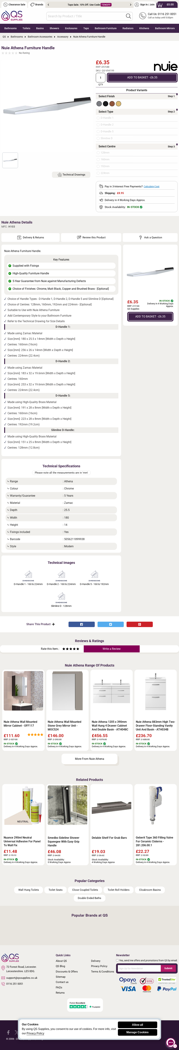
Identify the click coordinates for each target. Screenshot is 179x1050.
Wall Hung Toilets (28, 889)
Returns (60, 992)
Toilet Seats (56, 889)
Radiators (128, 28)
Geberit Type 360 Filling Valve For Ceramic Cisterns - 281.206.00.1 (154, 841)
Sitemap (60, 976)
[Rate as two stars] (65, 649)
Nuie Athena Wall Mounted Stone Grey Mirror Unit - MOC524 (64, 725)
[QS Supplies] (11, 15)
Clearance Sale (17, 4)
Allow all (137, 1024)
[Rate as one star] (64, 649)
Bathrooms (10, 28)
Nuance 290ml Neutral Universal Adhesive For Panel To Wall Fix (22, 841)
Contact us (62, 982)
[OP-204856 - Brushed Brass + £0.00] (118, 103)
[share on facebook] (82, 624)
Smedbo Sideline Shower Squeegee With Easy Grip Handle (63, 841)
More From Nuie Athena (89, 758)
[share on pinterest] (140, 624)
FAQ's (59, 987)
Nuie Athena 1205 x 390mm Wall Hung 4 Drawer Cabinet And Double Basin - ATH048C (110, 725)
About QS (61, 961)
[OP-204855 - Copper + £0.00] (112, 103)
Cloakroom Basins (150, 889)
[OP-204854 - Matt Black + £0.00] (105, 103)
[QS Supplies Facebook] (8, 1032)
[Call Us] (142, 15)
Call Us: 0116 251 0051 (162, 14)
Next (130, 5)
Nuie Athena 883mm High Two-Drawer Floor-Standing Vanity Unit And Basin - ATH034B (155, 725)
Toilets (26, 28)
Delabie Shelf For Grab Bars (109, 837)
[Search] (128, 16)
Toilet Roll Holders (119, 889)
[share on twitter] (111, 624)
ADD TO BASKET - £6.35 (142, 77)
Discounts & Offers (67, 971)
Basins (40, 28)
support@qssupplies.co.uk (21, 977)
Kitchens (144, 28)
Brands (39, 4)
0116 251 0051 (14, 983)
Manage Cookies (137, 1032)
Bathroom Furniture (106, 28)
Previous (48, 5)
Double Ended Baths (89, 898)
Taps (86, 28)
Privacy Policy (99, 966)
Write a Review (112, 648)
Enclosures (71, 28)
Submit (168, 968)
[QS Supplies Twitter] (17, 1032)
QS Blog (60, 966)
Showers (54, 28)
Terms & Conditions (102, 971)
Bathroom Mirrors (165, 28)
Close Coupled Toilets (85, 889)
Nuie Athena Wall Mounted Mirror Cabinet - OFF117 (20, 723)
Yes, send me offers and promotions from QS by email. (148, 960)
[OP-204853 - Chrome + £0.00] (99, 103)
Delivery (95, 961)
